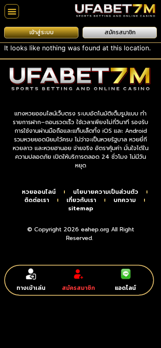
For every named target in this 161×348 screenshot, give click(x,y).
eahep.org (95, 229)
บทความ (125, 200)
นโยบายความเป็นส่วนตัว (105, 192)
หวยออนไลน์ (39, 192)
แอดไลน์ (125, 288)
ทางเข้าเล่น (31, 288)
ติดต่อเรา (36, 200)
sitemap (80, 209)
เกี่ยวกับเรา (81, 200)
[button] (12, 11)
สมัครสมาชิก (78, 288)
